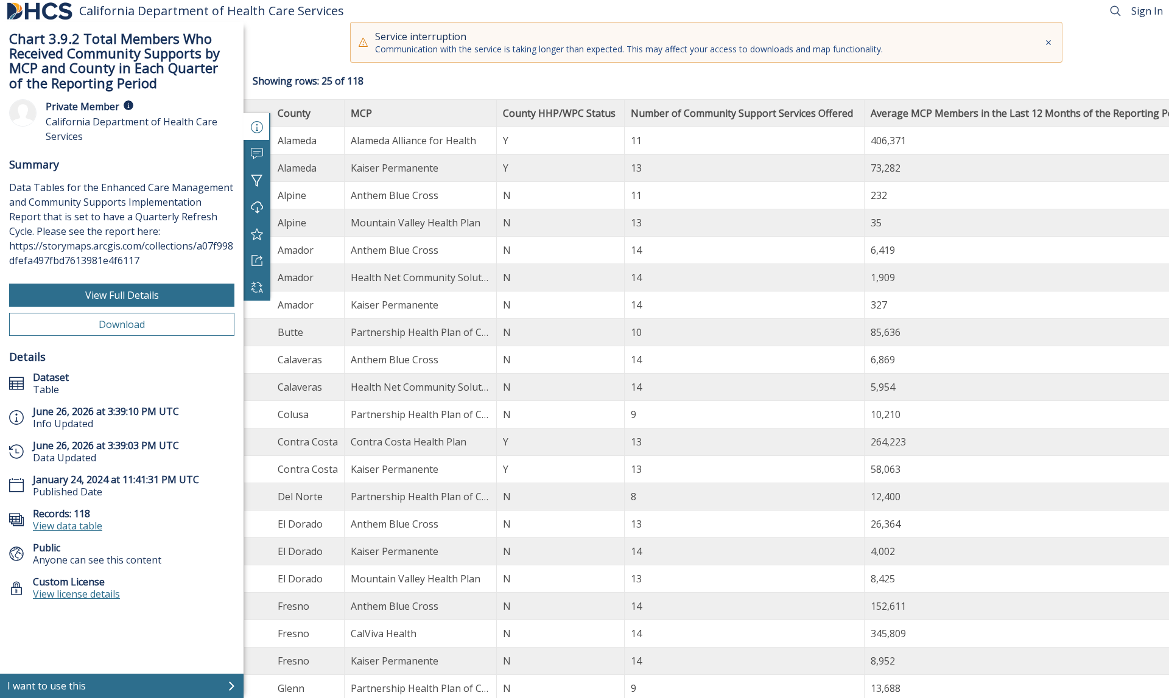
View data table (67, 525)
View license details (76, 594)
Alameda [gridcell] (297, 140)
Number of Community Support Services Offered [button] (744, 113)
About (257, 126)
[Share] (257, 260)
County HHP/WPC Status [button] (560, 113)
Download (122, 324)
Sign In (1147, 11)
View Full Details (122, 295)
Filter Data (257, 180)
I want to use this (46, 686)
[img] (128, 105)
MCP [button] (362, 113)
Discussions (257, 153)
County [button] (295, 113)
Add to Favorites (257, 233)
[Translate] (257, 287)
